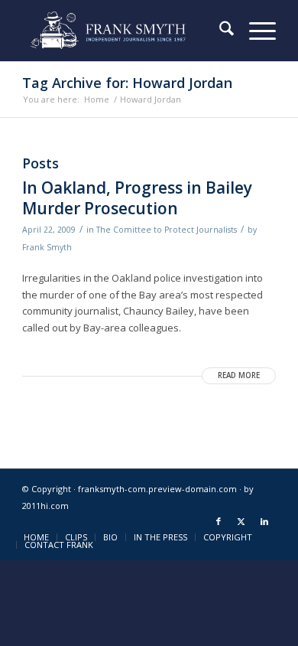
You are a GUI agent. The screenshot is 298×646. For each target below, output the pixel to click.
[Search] (219, 30)
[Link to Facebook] (218, 521)
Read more (239, 375)
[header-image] (123, 30)
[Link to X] (241, 521)
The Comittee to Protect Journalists (166, 229)
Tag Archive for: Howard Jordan (127, 82)
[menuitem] (219, 30)
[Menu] (255, 30)
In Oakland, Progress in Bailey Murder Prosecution (137, 198)
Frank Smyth (47, 247)
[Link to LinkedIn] (264, 521)
